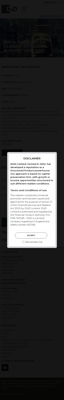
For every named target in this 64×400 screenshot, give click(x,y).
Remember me (33, 242)
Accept (31, 235)
